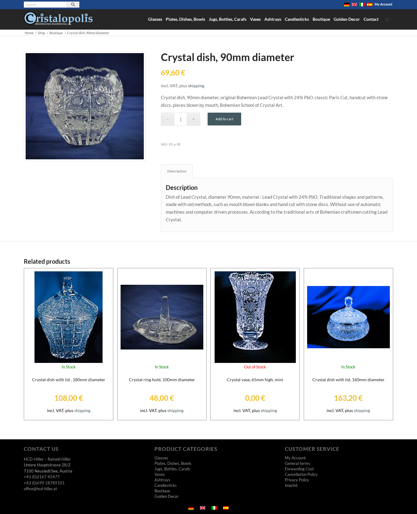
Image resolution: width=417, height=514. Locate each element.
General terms (297, 463)
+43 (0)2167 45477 (42, 476)
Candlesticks (165, 485)
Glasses (161, 457)
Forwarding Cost (299, 468)
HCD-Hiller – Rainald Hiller (47, 459)
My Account (383, 4)
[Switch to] (347, 5)
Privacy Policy (297, 479)
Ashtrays (162, 479)
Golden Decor (166, 496)
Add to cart (224, 119)
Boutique (162, 490)
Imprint (291, 485)
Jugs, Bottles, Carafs (172, 468)
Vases (159, 474)
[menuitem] (347, 5)
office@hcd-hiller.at (40, 488)
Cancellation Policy (301, 474)
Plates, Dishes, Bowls (172, 463)
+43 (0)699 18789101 (44, 482)
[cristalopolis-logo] (58, 21)
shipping (196, 85)
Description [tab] (177, 171)
